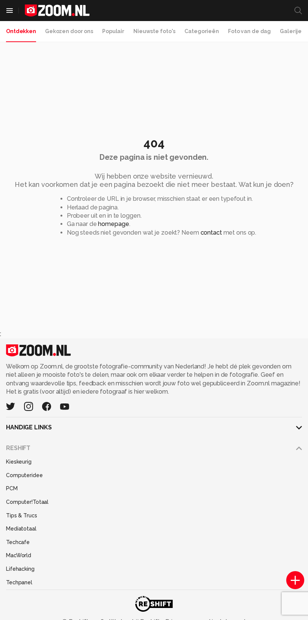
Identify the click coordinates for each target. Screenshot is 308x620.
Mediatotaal (21, 529)
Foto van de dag (249, 31)
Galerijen (292, 31)
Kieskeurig (19, 462)
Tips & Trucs (21, 515)
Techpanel (19, 582)
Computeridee (24, 475)
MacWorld (18, 555)
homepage (113, 223)
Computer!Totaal (27, 502)
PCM (12, 488)
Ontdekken (21, 31)
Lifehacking (20, 569)
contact (211, 232)
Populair (113, 31)
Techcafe (18, 542)
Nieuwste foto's (154, 31)
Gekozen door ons (69, 31)
